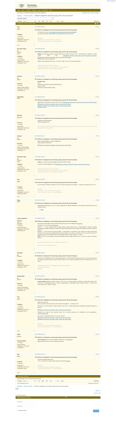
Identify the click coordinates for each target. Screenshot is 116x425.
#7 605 (97, 354)
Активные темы (85, 12)
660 (58, 21)
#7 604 (97, 334)
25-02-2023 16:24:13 (40, 26)
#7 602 (97, 276)
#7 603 (97, 296)
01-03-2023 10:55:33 (40, 115)
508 (47, 21)
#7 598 (97, 179)
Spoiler (41, 209)
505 (35, 21)
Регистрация (45, 10)
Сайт (18, 45)
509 (51, 21)
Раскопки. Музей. (28, 15)
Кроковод (32, 5)
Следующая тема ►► (93, 383)
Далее (62, 21)
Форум (18, 10)
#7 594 (97, 97)
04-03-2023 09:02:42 (40, 276)
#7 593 (97, 76)
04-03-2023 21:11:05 (40, 354)
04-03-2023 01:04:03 (40, 218)
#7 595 (97, 115)
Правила (34, 10)
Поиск (39, 10)
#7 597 (97, 156)
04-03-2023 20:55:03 (40, 334)
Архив (23, 10)
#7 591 (97, 26)
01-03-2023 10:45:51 (40, 97)
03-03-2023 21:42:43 (40, 200)
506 (39, 21)
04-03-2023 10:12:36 (40, 296)
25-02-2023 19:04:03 (40, 48)
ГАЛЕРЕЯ (28, 10)
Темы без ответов (94, 12)
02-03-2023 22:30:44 (40, 179)
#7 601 (97, 252)
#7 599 (97, 200)
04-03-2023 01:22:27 (40, 252)
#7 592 (97, 48)
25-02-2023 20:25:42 (40, 76)
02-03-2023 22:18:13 (40, 156)
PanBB (96, 390)
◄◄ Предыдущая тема (23, 383)
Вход (51, 10)
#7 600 (97, 218)
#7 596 (97, 136)
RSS (98, 23)
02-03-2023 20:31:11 (40, 136)
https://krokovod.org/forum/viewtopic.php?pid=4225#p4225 (63, 32)
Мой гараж (40, 38)
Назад (24, 21)
